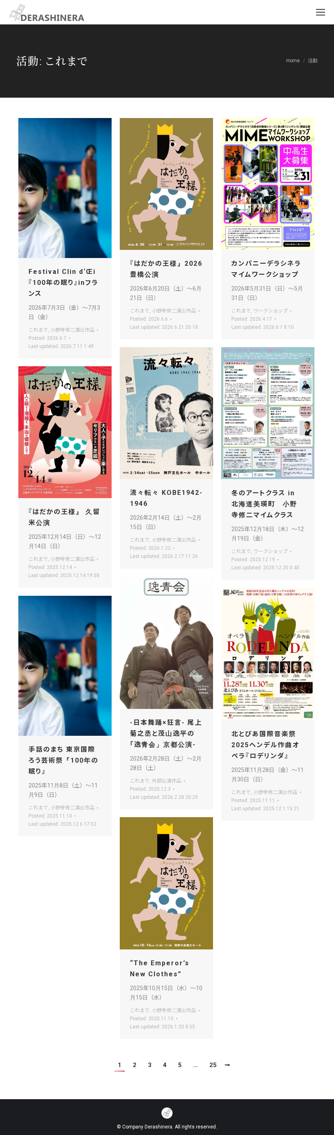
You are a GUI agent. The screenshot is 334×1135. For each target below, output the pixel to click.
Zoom (54, 188)
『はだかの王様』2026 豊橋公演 (166, 269)
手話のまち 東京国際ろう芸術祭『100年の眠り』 (64, 760)
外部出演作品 (166, 781)
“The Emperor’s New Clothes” (159, 968)
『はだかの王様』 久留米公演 (64, 517)
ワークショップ (270, 311)
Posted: (47, 338)
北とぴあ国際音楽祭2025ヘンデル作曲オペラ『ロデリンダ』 (265, 745)
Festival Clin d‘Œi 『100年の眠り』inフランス (64, 282)
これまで (38, 330)
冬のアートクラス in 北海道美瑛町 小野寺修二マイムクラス (264, 504)
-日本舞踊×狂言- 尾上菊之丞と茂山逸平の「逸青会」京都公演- (166, 733)
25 (213, 1065)
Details (76, 188)
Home (293, 60)
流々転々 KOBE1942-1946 (166, 498)
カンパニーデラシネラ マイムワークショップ (266, 269)
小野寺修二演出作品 (72, 330)
